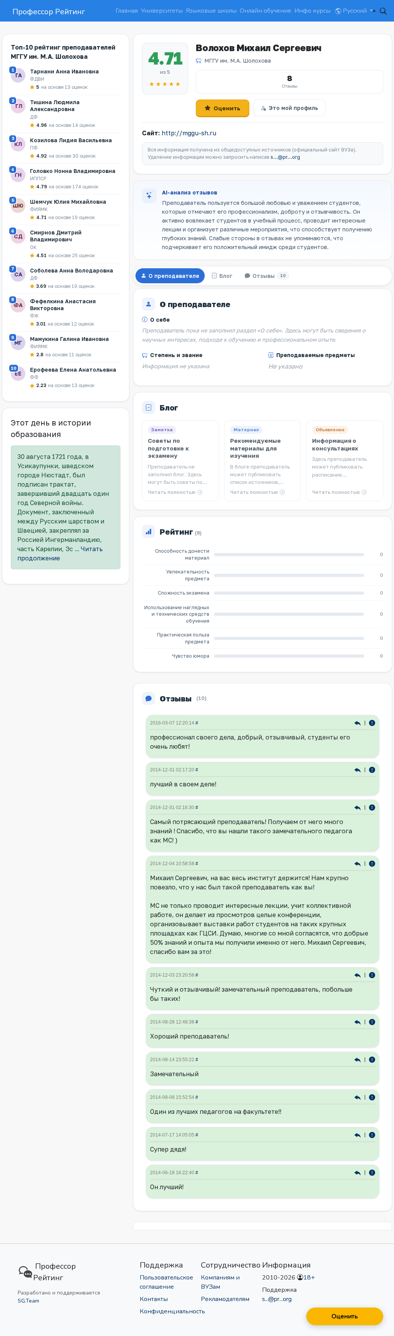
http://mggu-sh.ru (189, 133)
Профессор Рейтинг (48, 12)
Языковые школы (211, 11)
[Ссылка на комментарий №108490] (358, 807)
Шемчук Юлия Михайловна (68, 201)
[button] (383, 10)
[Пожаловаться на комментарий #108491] (372, 769)
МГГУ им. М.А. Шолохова (237, 60)
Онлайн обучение (265, 11)
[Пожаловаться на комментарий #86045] (372, 1059)
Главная (126, 11)
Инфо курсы (312, 11)
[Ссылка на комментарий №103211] (358, 974)
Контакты (154, 1299)
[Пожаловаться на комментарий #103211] (372, 974)
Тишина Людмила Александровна (55, 105)
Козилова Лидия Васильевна (71, 140)
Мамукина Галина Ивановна (69, 339)
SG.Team (28, 1300)
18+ (309, 1277)
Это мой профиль (293, 108)
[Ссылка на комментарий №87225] (358, 1021)
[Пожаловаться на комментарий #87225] (372, 1021)
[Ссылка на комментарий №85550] (358, 1097)
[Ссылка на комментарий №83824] (358, 1134)
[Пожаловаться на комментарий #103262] (372, 863)
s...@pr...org (285, 157)
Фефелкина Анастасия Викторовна (63, 304)
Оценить (227, 108)
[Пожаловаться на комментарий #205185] (372, 722)
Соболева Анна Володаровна (71, 270)
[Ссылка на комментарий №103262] (358, 863)
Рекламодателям (225, 1299)
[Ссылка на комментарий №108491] (358, 769)
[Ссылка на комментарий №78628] (358, 1172)
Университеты (162, 11)
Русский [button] (354, 11)
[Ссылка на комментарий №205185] (358, 722)
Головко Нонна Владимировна (72, 171)
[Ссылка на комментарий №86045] (358, 1059)
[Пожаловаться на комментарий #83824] (372, 1134)
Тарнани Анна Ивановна (64, 71)
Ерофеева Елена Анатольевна (73, 369)
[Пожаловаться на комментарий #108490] (372, 807)
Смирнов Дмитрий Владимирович (56, 236)
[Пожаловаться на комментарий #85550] (372, 1097)
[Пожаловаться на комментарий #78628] (372, 1172)
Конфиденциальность (172, 1311)
